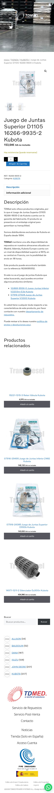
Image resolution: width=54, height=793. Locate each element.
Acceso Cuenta (27, 743)
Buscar (7, 617)
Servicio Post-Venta (27, 714)
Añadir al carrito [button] (27, 404)
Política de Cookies (21, 785)
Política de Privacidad (40, 782)
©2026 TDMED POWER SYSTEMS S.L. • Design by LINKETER (27, 789)
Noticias (27, 730)
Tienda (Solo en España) (27, 736)
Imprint (36, 785)
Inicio (6, 60)
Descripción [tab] (12, 187)
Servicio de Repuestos (27, 708)
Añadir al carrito (18, 163)
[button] (4, 3)
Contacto (27, 721)
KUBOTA (24, 60)
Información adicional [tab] (18, 192)
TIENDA (14, 60)
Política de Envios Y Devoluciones (16, 782)
